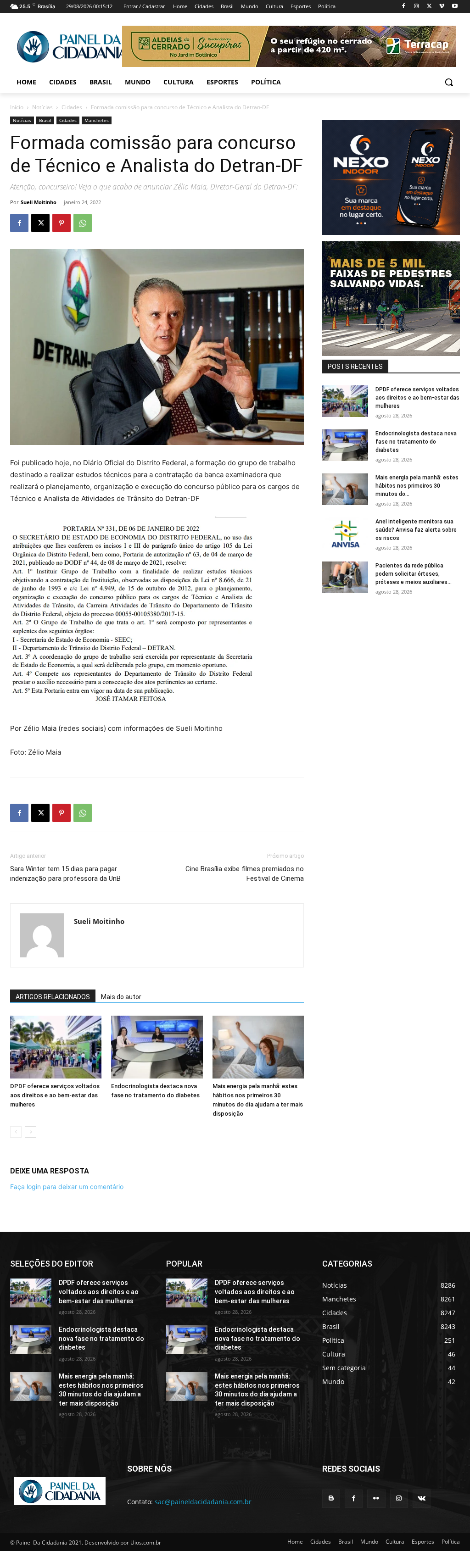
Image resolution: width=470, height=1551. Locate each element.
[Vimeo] (441, 6)
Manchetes (96, 120)
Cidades (72, 107)
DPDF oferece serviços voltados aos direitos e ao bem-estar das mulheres (55, 1095)
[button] (449, 82)
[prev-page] (16, 1132)
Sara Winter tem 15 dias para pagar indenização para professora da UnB (65, 874)
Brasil (45, 120)
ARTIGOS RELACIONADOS (53, 997)
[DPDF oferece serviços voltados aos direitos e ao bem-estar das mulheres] (55, 1047)
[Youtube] (454, 6)
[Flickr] (376, 1498)
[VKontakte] (422, 1498)
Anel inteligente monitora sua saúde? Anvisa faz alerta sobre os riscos (416, 529)
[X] (429, 6)
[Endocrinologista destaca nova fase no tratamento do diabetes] (156, 1047)
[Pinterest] (61, 223)
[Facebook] (403, 6)
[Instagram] (416, 6)
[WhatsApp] (82, 223)
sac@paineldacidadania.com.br (203, 1501)
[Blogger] (331, 1498)
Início (16, 107)
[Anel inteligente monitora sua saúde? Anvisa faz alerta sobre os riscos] (345, 533)
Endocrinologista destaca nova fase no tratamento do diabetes (416, 441)
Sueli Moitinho (38, 202)
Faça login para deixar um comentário (66, 1186)
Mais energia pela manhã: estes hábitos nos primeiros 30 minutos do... (417, 485)
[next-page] (30, 1132)
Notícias (42, 107)
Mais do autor (121, 997)
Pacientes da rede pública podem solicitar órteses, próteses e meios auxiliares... (413, 573)
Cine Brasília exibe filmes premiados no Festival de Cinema (244, 874)
